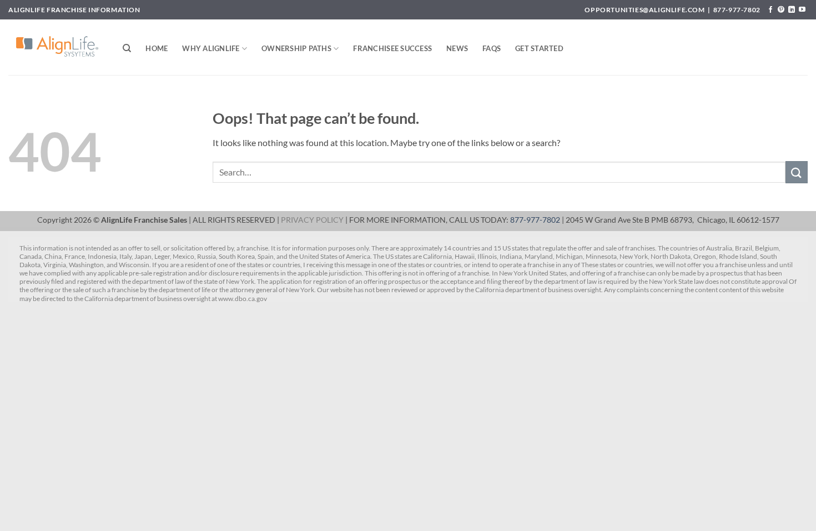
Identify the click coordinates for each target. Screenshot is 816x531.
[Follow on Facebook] (770, 10)
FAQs (491, 48)
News (457, 48)
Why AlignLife (210, 48)
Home (156, 48)
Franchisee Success (392, 48)
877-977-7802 (736, 10)
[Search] (127, 48)
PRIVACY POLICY (312, 220)
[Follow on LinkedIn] (791, 10)
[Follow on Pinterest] (781, 10)
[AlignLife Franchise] (57, 47)
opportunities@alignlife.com (644, 10)
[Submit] (796, 172)
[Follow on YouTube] (802, 10)
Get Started (539, 48)
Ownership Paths (296, 48)
